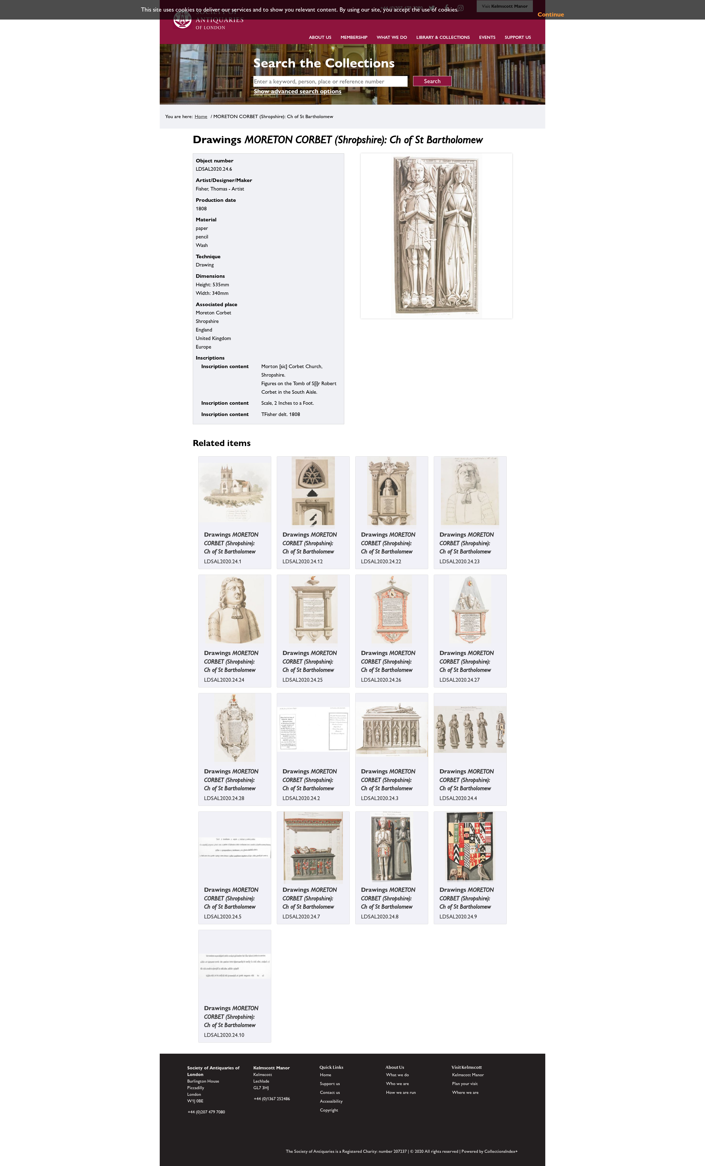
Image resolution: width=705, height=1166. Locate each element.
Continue (551, 14)
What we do (392, 37)
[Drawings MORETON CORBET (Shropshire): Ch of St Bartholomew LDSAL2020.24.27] (434, 651)
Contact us (330, 1092)
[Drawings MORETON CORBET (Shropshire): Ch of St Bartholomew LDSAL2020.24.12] (277, 533)
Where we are (465, 1092)
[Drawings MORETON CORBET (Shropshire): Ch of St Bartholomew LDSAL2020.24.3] (356, 770)
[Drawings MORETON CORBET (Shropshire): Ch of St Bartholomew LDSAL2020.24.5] (199, 888)
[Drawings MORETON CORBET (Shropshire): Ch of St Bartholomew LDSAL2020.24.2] (277, 770)
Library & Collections (443, 37)
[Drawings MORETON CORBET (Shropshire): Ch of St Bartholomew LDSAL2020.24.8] (356, 888)
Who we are (397, 1083)
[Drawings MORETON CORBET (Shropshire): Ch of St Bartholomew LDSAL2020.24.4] (434, 770)
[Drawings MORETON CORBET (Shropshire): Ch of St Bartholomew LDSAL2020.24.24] (199, 651)
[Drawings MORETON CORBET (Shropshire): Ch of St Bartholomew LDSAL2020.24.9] (434, 888)
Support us (330, 1083)
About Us (320, 37)
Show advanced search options (297, 91)
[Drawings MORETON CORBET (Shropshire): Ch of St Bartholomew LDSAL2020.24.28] (199, 770)
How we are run (401, 1092)
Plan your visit (465, 1083)
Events (487, 37)
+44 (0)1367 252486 (272, 1098)
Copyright (329, 1110)
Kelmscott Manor (468, 1074)
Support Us (518, 37)
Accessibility (331, 1101)
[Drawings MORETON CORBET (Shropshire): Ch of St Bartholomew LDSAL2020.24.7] (277, 888)
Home (201, 116)
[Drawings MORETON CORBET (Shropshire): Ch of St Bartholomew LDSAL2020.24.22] (356, 533)
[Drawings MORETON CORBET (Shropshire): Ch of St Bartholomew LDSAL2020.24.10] (199, 1006)
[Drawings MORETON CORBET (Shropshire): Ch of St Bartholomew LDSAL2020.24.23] (434, 533)
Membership (354, 37)
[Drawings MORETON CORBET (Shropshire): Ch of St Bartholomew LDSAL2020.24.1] (199, 533)
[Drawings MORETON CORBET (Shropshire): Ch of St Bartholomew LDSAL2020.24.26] (356, 651)
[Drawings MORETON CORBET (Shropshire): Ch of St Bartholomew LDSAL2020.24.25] (277, 651)
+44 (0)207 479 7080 (206, 1112)
